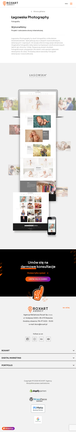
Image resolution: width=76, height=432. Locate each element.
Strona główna (39, 12)
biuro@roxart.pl (41, 324)
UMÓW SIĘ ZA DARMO (38, 279)
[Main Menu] (71, 4)
